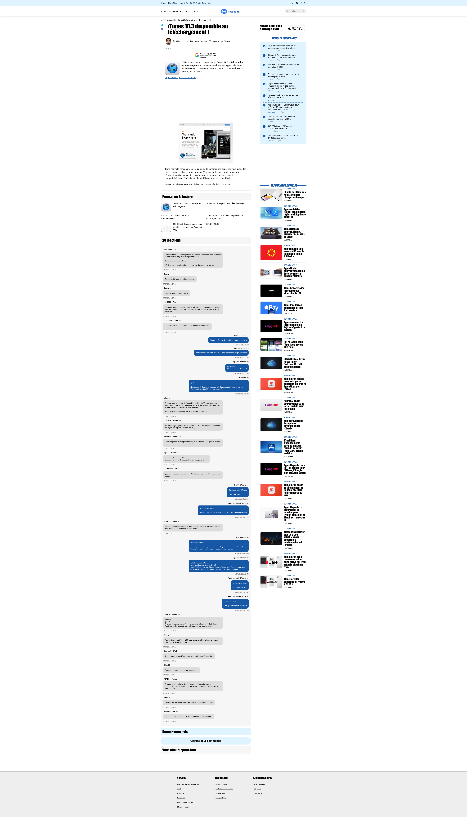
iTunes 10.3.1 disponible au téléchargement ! (226, 203)
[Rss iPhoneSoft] (305, 4)
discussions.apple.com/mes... (176, 261)
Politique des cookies (185, 802)
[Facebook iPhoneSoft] (297, 4)
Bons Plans (178, 11)
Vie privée (181, 798)
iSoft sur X (258, 793)
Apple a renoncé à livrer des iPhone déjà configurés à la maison (294, 326)
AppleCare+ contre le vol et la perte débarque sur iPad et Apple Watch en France (295, 383)
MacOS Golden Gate (203, 3)
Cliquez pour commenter (205, 740)
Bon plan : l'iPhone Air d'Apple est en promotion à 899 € (283, 66)
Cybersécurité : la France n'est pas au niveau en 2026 (283, 96)
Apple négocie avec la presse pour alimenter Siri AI (294, 290)
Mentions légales (183, 807)
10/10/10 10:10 (212, 224)
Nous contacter (221, 784)
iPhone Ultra (172, 3)
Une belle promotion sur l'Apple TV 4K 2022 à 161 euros (283, 136)
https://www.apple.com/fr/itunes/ (180, 77)
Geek (196, 11)
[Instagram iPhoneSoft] (301, 4)
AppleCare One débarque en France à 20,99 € (294, 581)
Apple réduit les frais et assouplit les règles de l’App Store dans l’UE (295, 213)
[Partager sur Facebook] (162, 30)
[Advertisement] (206, 100)
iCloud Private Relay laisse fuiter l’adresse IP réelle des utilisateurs (294, 363)
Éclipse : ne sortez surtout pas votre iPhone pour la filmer (283, 75)
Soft (233, 11)
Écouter (227, 41)
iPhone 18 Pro (183, 3)
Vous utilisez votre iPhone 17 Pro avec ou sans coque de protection (282, 47)
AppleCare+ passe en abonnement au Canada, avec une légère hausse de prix (293, 490)
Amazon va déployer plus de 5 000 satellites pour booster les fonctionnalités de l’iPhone (294, 538)
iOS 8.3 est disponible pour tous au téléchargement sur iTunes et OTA (187, 227)
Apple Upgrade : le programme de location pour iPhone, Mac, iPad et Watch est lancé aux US (294, 513)
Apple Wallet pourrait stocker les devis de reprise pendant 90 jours (294, 272)
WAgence (257, 789)
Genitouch (177, 41)
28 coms (215, 41)
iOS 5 (168, 49)
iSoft (179, 789)
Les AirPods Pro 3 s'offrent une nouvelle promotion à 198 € (281, 118)
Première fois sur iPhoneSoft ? (189, 784)
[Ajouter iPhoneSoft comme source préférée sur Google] (206, 55)
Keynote (163, 3)
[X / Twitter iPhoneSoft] (292, 4)
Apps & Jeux (166, 11)
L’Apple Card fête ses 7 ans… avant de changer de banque (295, 195)
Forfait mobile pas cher (224, 789)
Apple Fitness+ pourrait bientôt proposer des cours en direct (294, 233)
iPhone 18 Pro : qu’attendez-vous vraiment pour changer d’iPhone (282, 56)
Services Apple (170, 20)
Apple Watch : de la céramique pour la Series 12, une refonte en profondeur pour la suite (283, 107)
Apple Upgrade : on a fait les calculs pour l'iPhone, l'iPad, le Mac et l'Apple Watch (295, 469)
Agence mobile (259, 784)
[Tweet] (162, 26)
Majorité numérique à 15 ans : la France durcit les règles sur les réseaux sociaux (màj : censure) (282, 86)
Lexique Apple (221, 798)
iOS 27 (192, 3)
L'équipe (180, 793)
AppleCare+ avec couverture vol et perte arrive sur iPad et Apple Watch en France (295, 562)
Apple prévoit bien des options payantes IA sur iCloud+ (293, 424)
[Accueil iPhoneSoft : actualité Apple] (161, 20)
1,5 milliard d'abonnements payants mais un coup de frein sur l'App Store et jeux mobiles (293, 447)
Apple (188, 11)
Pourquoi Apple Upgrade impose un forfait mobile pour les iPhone (294, 405)
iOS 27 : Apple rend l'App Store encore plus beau (293, 344)
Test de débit (220, 793)
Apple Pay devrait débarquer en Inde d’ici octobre (293, 308)
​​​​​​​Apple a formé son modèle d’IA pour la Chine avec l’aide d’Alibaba (294, 252)
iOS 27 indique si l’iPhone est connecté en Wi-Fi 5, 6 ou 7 (280, 127)
